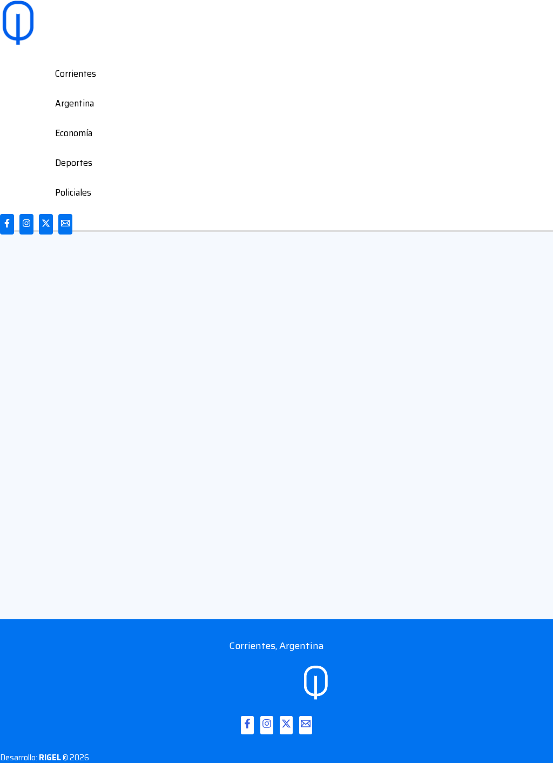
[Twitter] (46, 224)
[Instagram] (26, 224)
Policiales (73, 192)
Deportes (73, 162)
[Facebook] (7, 224)
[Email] (65, 224)
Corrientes (75, 73)
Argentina (74, 103)
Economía (73, 132)
